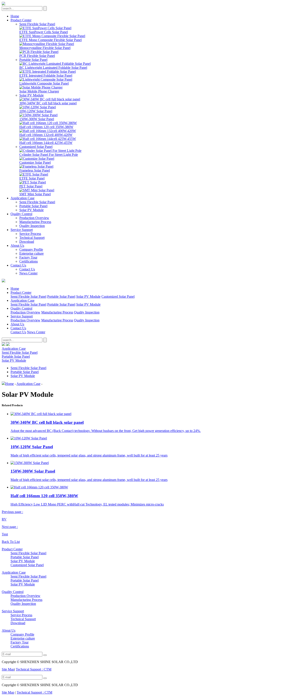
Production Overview (34, 218)
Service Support (22, 230)
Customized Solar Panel (35, 147)
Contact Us (18, 265)
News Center (28, 273)
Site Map (8, 669)
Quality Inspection (32, 226)
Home (15, 16)
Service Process (30, 234)
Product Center (21, 20)
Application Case (22, 198)
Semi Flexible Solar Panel (37, 24)
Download (26, 241)
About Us (17, 245)
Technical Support (32, 237)
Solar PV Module (31, 95)
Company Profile (31, 249)
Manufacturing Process (35, 222)
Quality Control (21, 214)
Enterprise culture (31, 253)
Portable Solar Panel (33, 60)
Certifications (28, 261)
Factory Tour (28, 257)
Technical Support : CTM (33, 669)
